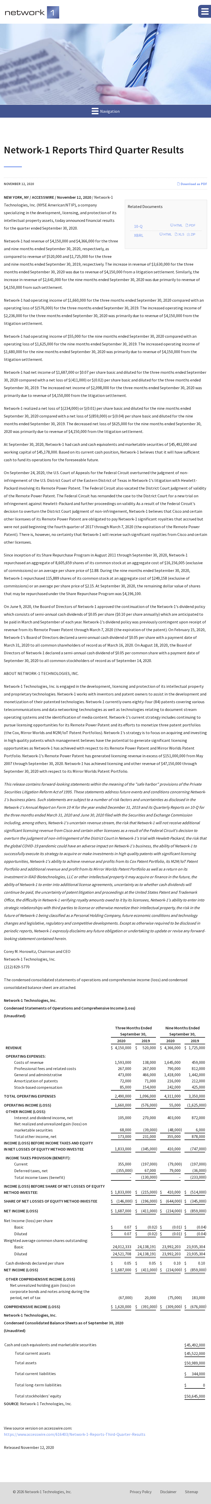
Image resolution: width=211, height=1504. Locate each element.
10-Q (138, 226)
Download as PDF (193, 184)
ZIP (192, 234)
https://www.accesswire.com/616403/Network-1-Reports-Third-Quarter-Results (74, 1434)
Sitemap (191, 1491)
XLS (181, 234)
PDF (191, 225)
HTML (178, 225)
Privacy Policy (141, 1491)
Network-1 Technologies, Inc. (48, 1491)
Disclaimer (168, 1491)
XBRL (138, 235)
